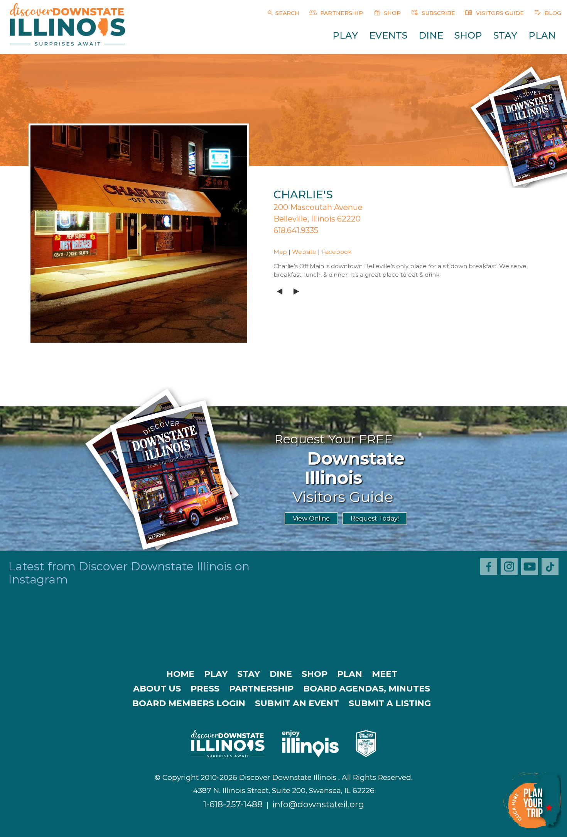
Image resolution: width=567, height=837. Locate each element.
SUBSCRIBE (437, 13)
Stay (505, 35)
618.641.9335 (295, 230)
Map (280, 251)
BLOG (552, 13)
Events (388, 35)
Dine (430, 35)
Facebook (336, 251)
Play (345, 35)
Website (304, 251)
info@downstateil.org (318, 804)
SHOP (391, 13)
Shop (468, 35)
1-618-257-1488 (233, 804)
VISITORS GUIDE (499, 13)
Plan (542, 35)
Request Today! (375, 518)
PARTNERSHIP (341, 13)
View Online (311, 518)
